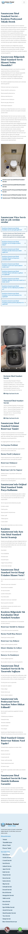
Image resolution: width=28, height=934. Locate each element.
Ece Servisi (6, 904)
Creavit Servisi (7, 860)
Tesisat (5, 839)
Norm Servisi (6, 878)
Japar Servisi (6, 869)
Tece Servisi (6, 916)
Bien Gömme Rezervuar (10, 921)
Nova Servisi (6, 901)
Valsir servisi (6, 898)
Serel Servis (6, 863)
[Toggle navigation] (24, 2)
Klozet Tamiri (7, 845)
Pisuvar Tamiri (7, 848)
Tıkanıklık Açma (7, 842)
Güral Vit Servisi (7, 910)
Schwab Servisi (7, 886)
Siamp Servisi (6, 919)
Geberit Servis (7, 866)
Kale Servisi (6, 872)
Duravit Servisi (7, 889)
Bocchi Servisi (7, 892)
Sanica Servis (6, 881)
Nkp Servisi (6, 884)
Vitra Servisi (6, 854)
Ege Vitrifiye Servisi (8, 907)
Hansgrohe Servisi (8, 895)
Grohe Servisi (7, 857)
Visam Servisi (6, 875)
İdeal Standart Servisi (9, 913)
